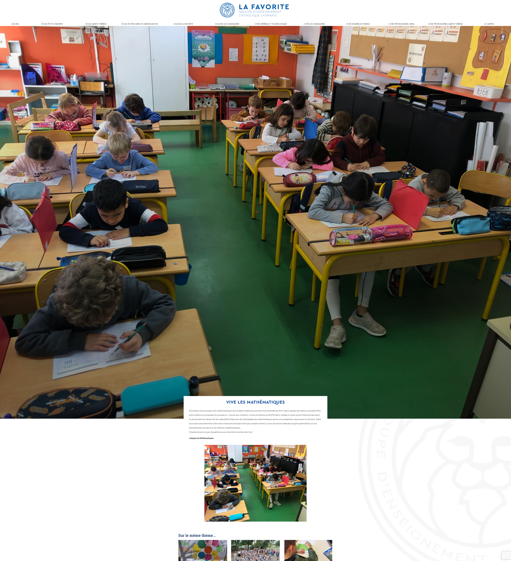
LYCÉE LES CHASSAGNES (314, 24)
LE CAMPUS (489, 24)
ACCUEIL (15, 24)
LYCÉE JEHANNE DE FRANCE (358, 24)
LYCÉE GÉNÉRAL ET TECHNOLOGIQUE (271, 24)
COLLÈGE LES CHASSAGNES (227, 24)
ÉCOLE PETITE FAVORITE (52, 24)
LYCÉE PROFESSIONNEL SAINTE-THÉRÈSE (445, 24)
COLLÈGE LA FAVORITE (183, 24)
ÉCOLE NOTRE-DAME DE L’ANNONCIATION (140, 24)
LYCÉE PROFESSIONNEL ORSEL (402, 24)
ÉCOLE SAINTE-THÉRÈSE (96, 24)
